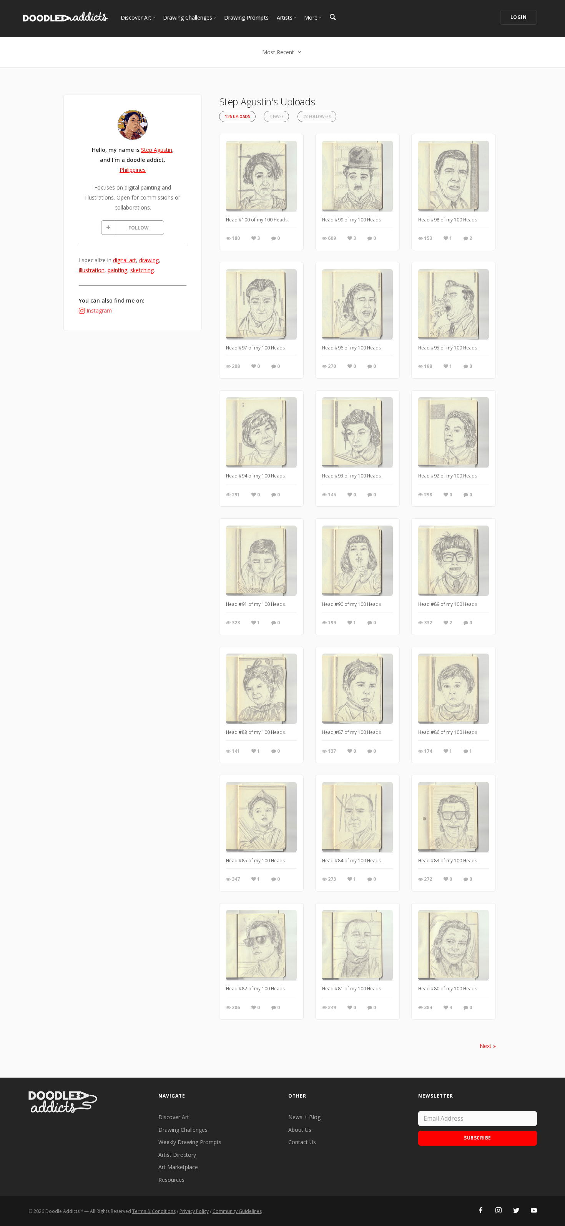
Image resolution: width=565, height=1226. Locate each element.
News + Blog (304, 1117)
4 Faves (276, 116)
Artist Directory (177, 1154)
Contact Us (302, 1142)
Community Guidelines (237, 1211)
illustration (92, 270)
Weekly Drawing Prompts (189, 1142)
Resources (171, 1179)
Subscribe (477, 1138)
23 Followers (317, 116)
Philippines (133, 169)
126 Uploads (237, 116)
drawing (149, 260)
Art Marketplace (178, 1167)
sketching (142, 270)
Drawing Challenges (183, 1129)
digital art (124, 260)
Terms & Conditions (154, 1211)
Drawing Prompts (246, 17)
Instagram (99, 310)
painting (117, 270)
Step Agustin (156, 149)
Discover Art (173, 1117)
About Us (299, 1129)
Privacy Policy (194, 1211)
